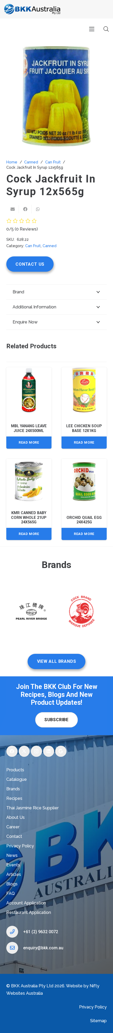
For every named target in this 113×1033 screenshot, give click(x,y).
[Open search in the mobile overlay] (106, 29)
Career (12, 826)
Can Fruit (53, 162)
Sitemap (98, 1020)
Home (11, 162)
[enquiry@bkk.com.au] (14, 948)
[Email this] (12, 209)
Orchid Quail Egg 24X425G (84, 519)
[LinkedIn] (48, 751)
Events (13, 864)
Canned (31, 162)
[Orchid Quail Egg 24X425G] (84, 481)
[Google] (60, 751)
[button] (92, 29)
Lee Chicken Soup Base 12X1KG (84, 428)
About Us (15, 817)
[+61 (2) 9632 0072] (14, 932)
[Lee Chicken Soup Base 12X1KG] (84, 390)
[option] (31, 612)
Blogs (12, 883)
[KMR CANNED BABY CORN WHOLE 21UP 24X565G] (29, 481)
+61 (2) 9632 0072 (40, 931)
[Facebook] (12, 751)
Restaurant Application (28, 912)
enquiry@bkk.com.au (43, 947)
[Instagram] (36, 751)
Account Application (26, 902)
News (12, 855)
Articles (13, 874)
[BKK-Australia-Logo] (32, 9)
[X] (24, 751)
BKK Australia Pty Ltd (32, 985)
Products (15, 769)
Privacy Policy (20, 845)
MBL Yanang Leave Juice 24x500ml (29, 428)
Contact (14, 836)
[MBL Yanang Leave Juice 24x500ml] (29, 390)
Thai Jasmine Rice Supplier (32, 807)
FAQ (10, 893)
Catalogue (16, 779)
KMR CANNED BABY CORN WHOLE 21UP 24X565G (29, 517)
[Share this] (25, 209)
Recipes (14, 798)
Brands (13, 788)
